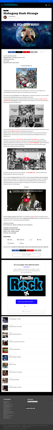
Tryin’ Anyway (19, 139)
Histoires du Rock (7, 411)
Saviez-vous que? (7, 415)
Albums (5, 402)
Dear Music (34, 139)
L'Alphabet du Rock (7, 413)
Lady (34, 172)
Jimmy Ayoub (28, 246)
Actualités (5, 401)
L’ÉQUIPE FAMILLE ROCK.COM (10, 426)
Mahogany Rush (36, 246)
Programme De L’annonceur (14, 425)
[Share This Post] (19, 51)
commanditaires (7, 406)
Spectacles (5, 416)
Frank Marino (21, 246)
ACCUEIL (4, 425)
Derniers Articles (26, 426)
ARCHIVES (19, 426)
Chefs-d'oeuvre (7, 404)
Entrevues (5, 410)
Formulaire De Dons (32, 425)
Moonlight (30, 172)
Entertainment (6, 409)
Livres (4, 414)
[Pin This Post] (26, 51)
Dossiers (5, 407)
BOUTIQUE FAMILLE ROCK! (43, 425)
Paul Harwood (44, 246)
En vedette (14, 246)
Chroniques (6, 405)
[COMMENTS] (41, 51)
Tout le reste (6, 418)
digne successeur (16, 131)
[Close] (51, 1)
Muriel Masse (12, 16)
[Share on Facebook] (11, 51)
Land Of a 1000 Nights (33, 142)
